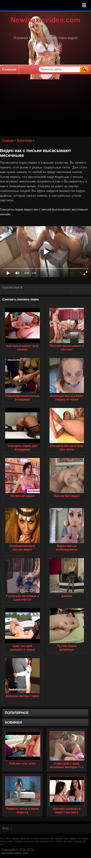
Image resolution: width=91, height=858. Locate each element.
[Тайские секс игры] (22, 746)
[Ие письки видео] (22, 493)
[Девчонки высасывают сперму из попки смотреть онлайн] (67, 393)
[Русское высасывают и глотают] (67, 343)
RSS (5, 828)
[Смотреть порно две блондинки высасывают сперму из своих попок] (22, 443)
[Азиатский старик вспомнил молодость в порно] (67, 746)
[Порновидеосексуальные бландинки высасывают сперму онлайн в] (22, 393)
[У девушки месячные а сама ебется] (22, 593)
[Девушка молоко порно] (22, 693)
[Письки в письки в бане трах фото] (67, 443)
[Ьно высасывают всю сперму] (22, 343)
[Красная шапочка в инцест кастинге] (67, 791)
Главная (9, 69)
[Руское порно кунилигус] (67, 643)
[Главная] (45, 23)
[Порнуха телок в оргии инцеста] (22, 791)
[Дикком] (67, 593)
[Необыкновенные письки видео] (22, 543)
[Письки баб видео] (67, 493)
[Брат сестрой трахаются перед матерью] (22, 643)
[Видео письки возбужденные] (67, 543)
